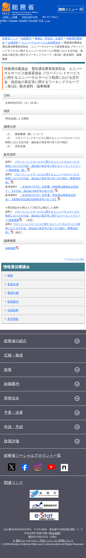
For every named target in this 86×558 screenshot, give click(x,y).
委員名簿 (13, 284)
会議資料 (13, 42)
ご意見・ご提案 (9, 17)
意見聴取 (13, 319)
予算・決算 (13, 412)
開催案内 (13, 301)
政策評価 (11, 441)
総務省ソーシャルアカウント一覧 (32, 455)
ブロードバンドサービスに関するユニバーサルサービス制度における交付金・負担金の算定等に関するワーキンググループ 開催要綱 (43, 216)
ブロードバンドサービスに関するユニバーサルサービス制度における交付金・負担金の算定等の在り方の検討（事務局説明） (43, 178)
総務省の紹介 (15, 341)
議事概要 (10, 248)
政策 (8, 370)
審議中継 (13, 292)
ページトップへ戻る (75, 259)
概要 (10, 275)
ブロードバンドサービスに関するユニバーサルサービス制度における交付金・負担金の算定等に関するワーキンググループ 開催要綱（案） (43, 166)
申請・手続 (13, 427)
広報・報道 (13, 355)
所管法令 (11, 398)
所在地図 (54, 533)
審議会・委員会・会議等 (49, 38)
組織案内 (26, 38)
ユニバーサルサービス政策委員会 (41, 42)
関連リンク (13, 483)
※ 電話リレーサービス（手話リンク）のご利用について (43, 540)
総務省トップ (10, 38)
